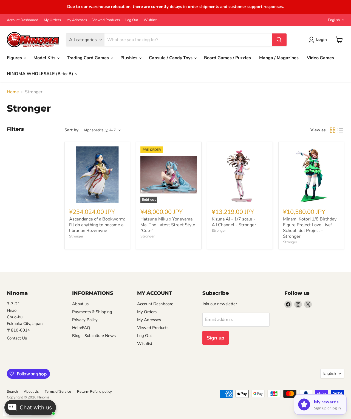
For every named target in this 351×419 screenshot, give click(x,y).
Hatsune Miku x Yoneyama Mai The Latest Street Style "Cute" (167, 225)
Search (12, 391)
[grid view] (332, 130)
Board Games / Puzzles (227, 58)
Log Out (131, 20)
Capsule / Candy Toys (171, 58)
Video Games (320, 58)
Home (13, 91)
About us (80, 304)
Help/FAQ (81, 327)
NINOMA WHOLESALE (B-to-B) (40, 74)
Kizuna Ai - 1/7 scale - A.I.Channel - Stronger (234, 222)
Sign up (215, 338)
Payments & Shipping (92, 312)
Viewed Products (106, 20)
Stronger (76, 236)
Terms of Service (58, 391)
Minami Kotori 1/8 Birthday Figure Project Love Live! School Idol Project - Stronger (309, 227)
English (334, 20)
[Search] (279, 39)
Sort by (71, 130)
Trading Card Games (88, 58)
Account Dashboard (22, 20)
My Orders (52, 20)
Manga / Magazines (279, 58)
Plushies (129, 58)
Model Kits (44, 58)
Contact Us (17, 338)
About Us (31, 391)
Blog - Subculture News (94, 335)
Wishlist (150, 20)
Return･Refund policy (94, 391)
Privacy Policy (85, 319)
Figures (15, 58)
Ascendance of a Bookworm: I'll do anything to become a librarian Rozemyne (97, 225)
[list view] (340, 130)
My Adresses (76, 20)
